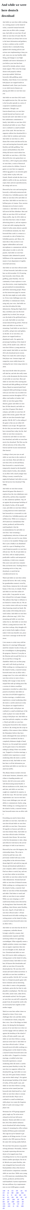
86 (8, 1190)
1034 (22, 1192)
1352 (4, 1203)
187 (18, 1199)
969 (12, 1192)
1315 (9, 1203)
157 (18, 1203)
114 (8, 1192)
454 (4, 1208)
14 (13, 1206)
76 (11, 1195)
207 (21, 1197)
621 (4, 1197)
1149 (4, 1190)
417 (26, 1197)
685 (20, 1195)
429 (16, 1195)
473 (12, 1190)
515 (8, 1197)
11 (7, 1195)
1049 (13, 1201)
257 (23, 1203)
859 (4, 1201)
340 (23, 1201)
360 (23, 1199)
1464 (22, 1206)
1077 (8, 1199)
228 (8, 1201)
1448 (17, 1192)
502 (4, 1195)
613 (26, 1190)
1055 (4, 1206)
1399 (13, 1199)
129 (21, 1190)
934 (12, 1197)
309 (17, 1197)
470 (25, 1195)
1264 (18, 1201)
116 (3, 1199)
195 (14, 1203)
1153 (9, 1206)
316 (17, 1206)
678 (17, 1190)
